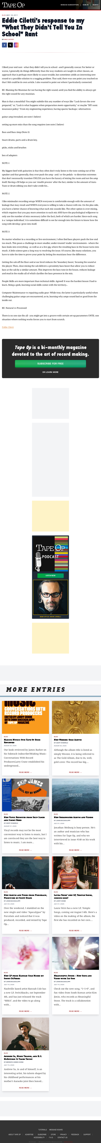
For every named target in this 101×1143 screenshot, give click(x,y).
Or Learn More (50, 372)
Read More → (25, 772)
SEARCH (96, 5)
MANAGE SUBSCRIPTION (70, 5)
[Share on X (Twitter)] (10, 45)
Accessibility (39, 1137)
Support (87, 1134)
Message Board (56, 1130)
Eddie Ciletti (8, 327)
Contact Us (62, 1137)
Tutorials (42, 1130)
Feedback (75, 1134)
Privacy (63, 1134)
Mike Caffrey (9, 39)
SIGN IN (85, 5)
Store (53, 1134)
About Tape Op (14, 1134)
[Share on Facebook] (4, 45)
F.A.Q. (51, 1137)
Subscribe (42, 1134)
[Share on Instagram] (16, 45)
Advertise (29, 1134)
